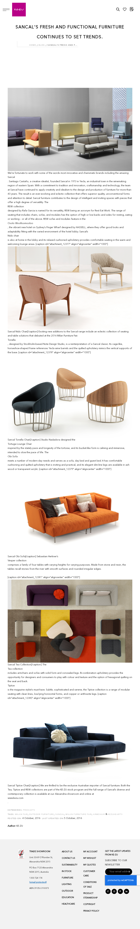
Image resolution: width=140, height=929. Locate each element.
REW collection (16, 206)
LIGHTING (67, 884)
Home (32, 45)
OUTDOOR (67, 891)
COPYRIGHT (89, 904)
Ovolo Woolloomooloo (20, 223)
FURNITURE (67, 878)
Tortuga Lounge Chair (20, 444)
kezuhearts (115, 814)
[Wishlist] (124, 10)
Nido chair (13, 236)
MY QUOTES (89, 865)
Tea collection (15, 669)
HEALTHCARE (68, 904)
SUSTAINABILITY (69, 865)
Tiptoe (11, 685)
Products (29, 810)
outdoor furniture (41, 814)
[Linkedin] (126, 891)
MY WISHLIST (89, 858)
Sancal (11, 177)
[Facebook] (108, 891)
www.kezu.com (15, 798)
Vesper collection (17, 560)
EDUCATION (68, 898)
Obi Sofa (13, 456)
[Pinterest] (120, 891)
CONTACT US (68, 858)
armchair (99, 814)
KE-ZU (19, 826)
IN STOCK (66, 871)
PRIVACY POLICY (91, 911)
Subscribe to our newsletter (116, 862)
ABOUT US (67, 852)
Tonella (12, 340)
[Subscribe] (129, 871)
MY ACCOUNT (90, 852)
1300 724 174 (35, 878)
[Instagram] (114, 891)
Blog (42, 45)
